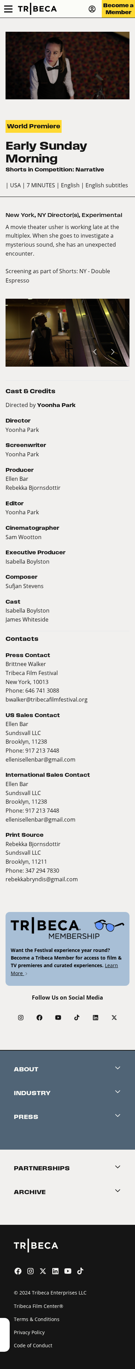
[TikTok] (77, 1017)
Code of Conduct (33, 1345)
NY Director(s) (58, 215)
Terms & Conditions (37, 1319)
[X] (114, 1017)
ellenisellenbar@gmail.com (40, 759)
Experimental (102, 215)
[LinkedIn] (95, 1017)
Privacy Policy (29, 1332)
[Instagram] (21, 1017)
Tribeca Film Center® (38, 1306)
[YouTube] (58, 1017)
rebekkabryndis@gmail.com (42, 879)
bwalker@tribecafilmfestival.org (47, 699)
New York (20, 215)
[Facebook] (39, 1017)
